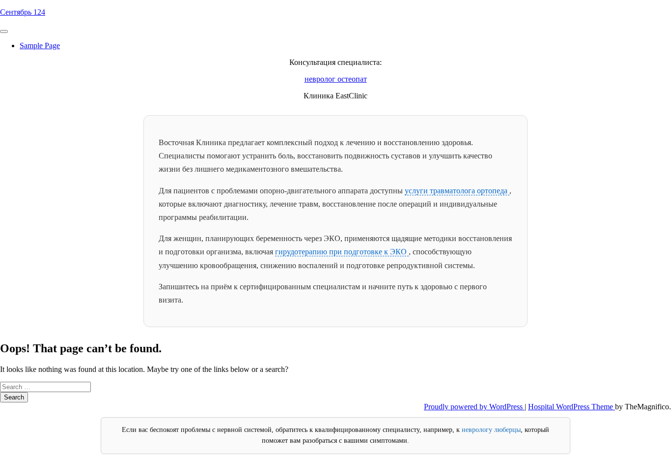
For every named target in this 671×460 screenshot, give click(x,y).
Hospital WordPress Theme (571, 406)
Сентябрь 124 (22, 12)
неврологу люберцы (491, 429)
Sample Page (40, 45)
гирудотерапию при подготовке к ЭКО (342, 251)
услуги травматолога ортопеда (457, 190)
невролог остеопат (336, 79)
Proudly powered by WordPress (474, 406)
